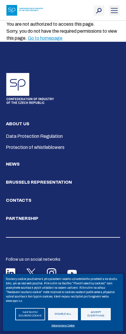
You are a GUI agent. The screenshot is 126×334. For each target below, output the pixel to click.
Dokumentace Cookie (63, 325)
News (13, 164)
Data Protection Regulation (34, 136)
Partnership (22, 218)
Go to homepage (45, 38)
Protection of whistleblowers (35, 147)
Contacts (18, 200)
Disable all (63, 314)
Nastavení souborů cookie (30, 314)
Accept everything (95, 314)
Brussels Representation (39, 182)
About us (17, 123)
